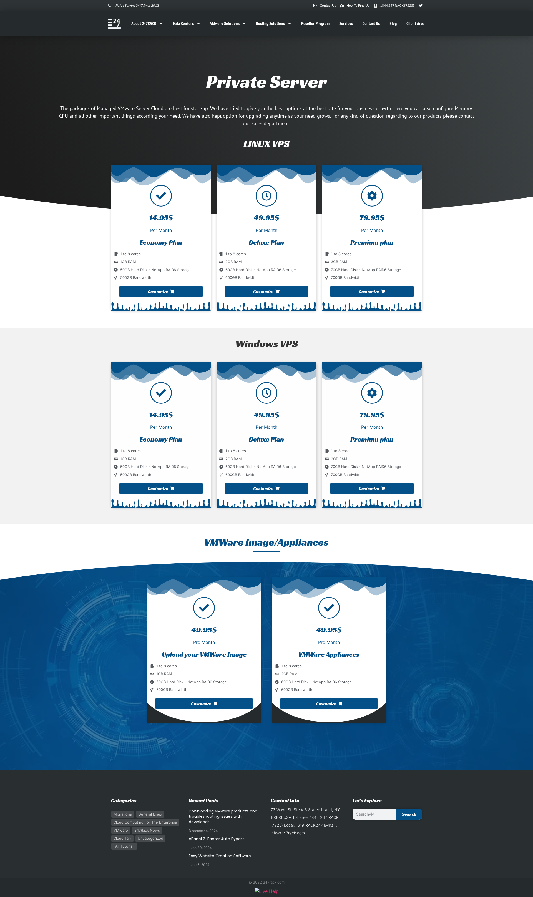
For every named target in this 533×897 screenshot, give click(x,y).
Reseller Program (315, 23)
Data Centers (183, 23)
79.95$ (371, 217)
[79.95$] (372, 196)
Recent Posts (203, 800)
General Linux (150, 814)
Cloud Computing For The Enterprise (145, 822)
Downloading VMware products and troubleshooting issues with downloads (223, 816)
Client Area (415, 23)
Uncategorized (150, 838)
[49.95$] (266, 196)
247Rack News (147, 830)
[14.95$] (161, 393)
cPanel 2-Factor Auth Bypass (217, 839)
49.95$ (266, 217)
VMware (121, 830)
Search (409, 814)
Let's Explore (367, 800)
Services (346, 23)
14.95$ (161, 415)
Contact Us (371, 23)
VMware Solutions (225, 23)
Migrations (123, 814)
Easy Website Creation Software (220, 856)
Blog (393, 23)
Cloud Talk (122, 838)
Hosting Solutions (270, 23)
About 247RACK (143, 23)
